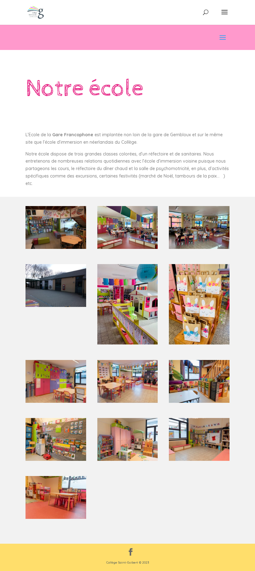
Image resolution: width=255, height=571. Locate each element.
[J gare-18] (56, 459)
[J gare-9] (127, 401)
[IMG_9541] (127, 343)
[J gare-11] (199, 459)
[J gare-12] (127, 459)
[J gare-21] (199, 401)
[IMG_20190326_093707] (56, 305)
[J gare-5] (56, 401)
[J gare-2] (56, 517)
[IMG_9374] (199, 247)
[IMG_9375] (127, 247)
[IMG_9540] (199, 343)
